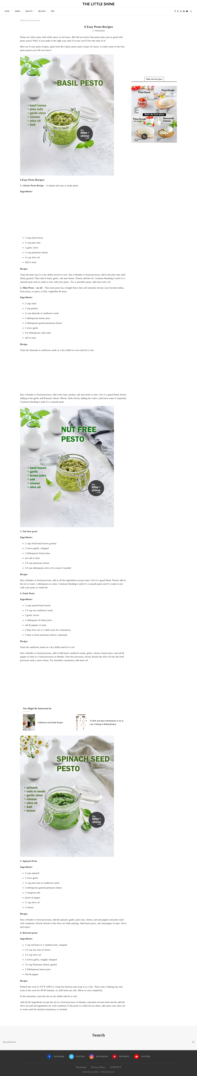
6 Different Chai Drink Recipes (50, 723)
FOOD (7, 11)
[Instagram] (181, 11)
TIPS (52, 11)
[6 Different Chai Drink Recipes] (29, 722)
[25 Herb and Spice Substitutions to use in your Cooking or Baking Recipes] (81, 722)
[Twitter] (178, 11)
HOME (17, 11)
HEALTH (41, 11)
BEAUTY (29, 11)
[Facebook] (175, 11)
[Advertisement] (73, 214)
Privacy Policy (98, 1067)
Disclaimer (81, 1067)
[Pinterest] (184, 11)
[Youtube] (187, 11)
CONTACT (115, 1067)
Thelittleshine (100, 31)
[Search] (191, 11)
